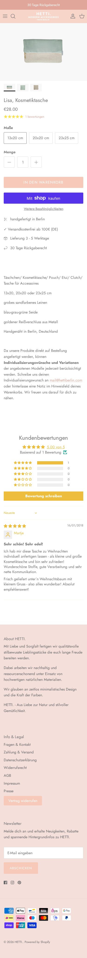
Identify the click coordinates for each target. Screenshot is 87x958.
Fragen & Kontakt (17, 744)
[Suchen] (15, 16)
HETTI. (19, 942)
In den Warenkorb (43, 182)
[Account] (72, 16)
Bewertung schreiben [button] (43, 496)
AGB (7, 775)
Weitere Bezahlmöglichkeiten (43, 209)
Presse (8, 791)
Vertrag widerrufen (22, 800)
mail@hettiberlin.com (66, 380)
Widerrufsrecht (15, 767)
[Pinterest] (19, 882)
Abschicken (21, 868)
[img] (15, 526)
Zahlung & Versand (19, 752)
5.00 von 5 (56, 447)
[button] (23, 462)
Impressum (12, 783)
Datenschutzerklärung (20, 760)
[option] (43, 52)
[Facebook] (5, 882)
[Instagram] (12, 882)
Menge (10, 152)
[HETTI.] (43, 16)
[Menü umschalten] (5, 16)
